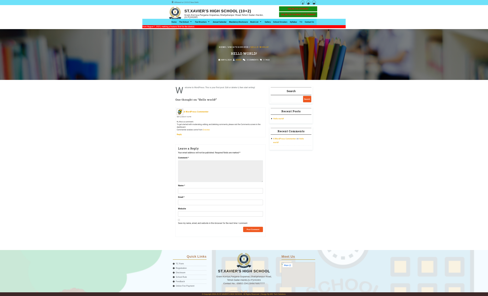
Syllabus (293, 22)
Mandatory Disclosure (238, 22)
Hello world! (278, 119)
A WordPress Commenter (196, 112)
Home (174, 22)
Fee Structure (201, 22)
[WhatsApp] (308, 2)
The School (184, 22)
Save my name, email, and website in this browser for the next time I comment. (213, 223)
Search (291, 91)
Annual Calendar (220, 22)
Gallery (268, 22)
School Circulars (280, 22)
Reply (179, 134)
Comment (183, 158)
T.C (301, 22)
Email (181, 197)
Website (182, 208)
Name (181, 185)
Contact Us (309, 22)
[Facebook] (303, 2)
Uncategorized (238, 47)
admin (238, 60)
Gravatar (206, 130)
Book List (254, 22)
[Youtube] (314, 2)
